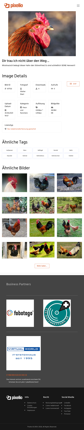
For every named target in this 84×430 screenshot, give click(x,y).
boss (24, 150)
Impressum (31, 410)
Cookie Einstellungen (32, 406)
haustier (9, 156)
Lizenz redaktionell (52, 405)
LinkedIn (67, 402)
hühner (25, 156)
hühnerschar (56, 156)
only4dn (12, 222)
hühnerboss (40, 156)
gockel (56, 150)
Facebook (67, 405)
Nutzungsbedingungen (52, 402)
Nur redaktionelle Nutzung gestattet (21, 128)
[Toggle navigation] (78, 5)
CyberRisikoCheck (16, 375)
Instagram (67, 408)
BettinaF (12, 201)
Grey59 (12, 246)
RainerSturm (14, 177)
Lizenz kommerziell (52, 408)
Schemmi (68, 245)
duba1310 (40, 177)
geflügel (40, 150)
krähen (71, 156)
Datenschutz (31, 402)
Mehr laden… (42, 265)
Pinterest (67, 414)
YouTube (67, 411)
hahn (71, 150)
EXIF (75, 83)
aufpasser (9, 150)
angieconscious (70, 201)
